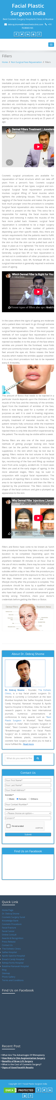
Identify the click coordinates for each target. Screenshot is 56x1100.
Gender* (9, 795)
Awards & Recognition (12, 938)
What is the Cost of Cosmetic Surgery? (21, 1064)
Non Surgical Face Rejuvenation (26, 62)
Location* (10, 809)
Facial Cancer (8, 931)
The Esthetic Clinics (11, 948)
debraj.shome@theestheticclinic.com (25, 24)
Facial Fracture (9, 927)
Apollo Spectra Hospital (13, 955)
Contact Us (7, 945)
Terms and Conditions (13, 980)
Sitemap (6, 973)
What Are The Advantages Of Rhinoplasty (23, 1055)
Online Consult (9, 934)
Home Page (7, 910)
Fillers (48, 62)
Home (5, 62)
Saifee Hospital (9, 952)
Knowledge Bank (10, 920)
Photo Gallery (8, 976)
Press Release (8, 941)
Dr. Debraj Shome (10, 913)
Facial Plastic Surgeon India (28, 9)
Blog (4, 969)
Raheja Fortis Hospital (12, 962)
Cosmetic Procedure (11, 924)
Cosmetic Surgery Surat (13, 917)
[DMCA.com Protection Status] (19, 1090)
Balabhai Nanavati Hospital (15, 966)
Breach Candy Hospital (13, 959)
